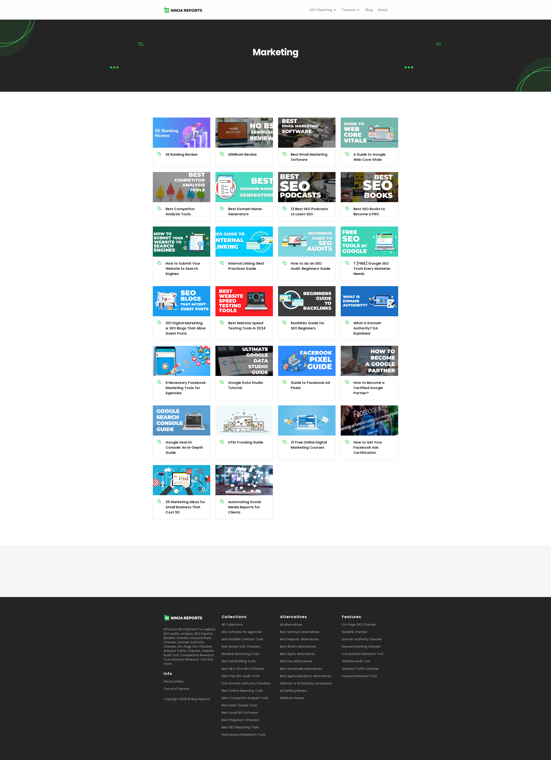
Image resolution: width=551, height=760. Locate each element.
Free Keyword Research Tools (243, 734)
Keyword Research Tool (189, 659)
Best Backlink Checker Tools (242, 639)
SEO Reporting (321, 10)
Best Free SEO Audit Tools (241, 676)
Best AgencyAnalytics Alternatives (305, 676)
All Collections (232, 624)
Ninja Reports (200, 699)
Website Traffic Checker (182, 651)
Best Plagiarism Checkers (240, 720)
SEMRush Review (292, 698)
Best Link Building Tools (238, 661)
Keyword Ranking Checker (361, 646)
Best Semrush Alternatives (299, 632)
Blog (369, 10)
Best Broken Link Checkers (241, 646)
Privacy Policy (174, 681)
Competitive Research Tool (362, 654)
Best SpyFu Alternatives (297, 654)
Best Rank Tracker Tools (239, 705)
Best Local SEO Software (240, 712)
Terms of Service (176, 689)
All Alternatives (291, 624)
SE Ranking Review (293, 691)
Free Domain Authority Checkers (246, 683)
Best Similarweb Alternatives (301, 669)
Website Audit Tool (356, 661)
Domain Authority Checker (362, 639)
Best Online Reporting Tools (242, 691)
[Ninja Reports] (183, 10)
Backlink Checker (176, 638)
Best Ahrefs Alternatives (298, 646)
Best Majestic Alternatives (299, 639)
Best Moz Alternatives (296, 661)
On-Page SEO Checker (195, 646)
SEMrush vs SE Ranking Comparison (306, 683)
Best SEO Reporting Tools (240, 727)
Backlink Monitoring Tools (240, 654)
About (382, 10)
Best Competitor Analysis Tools (245, 698)
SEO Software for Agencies (242, 632)
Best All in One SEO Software (243, 669)
